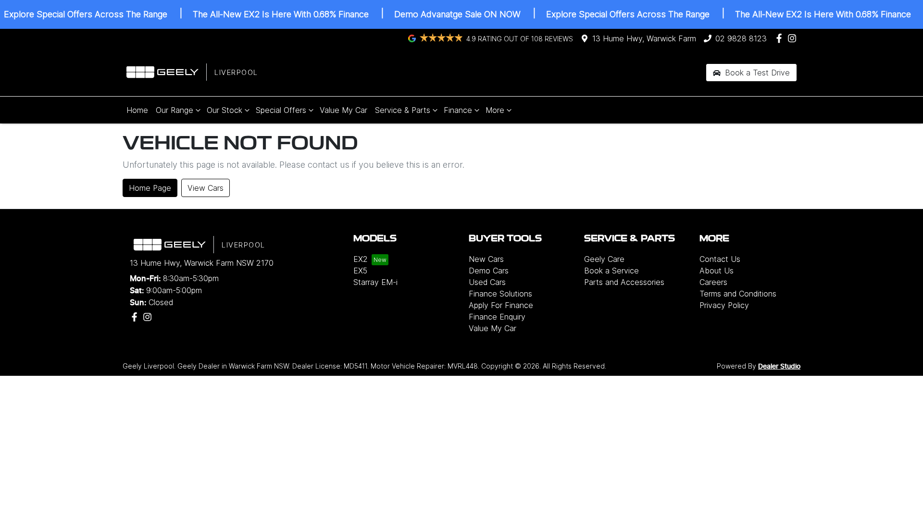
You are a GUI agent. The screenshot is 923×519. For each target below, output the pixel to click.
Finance (458, 110)
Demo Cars (489, 270)
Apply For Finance (501, 305)
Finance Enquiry (497, 316)
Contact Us (719, 259)
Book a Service (611, 270)
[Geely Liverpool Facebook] (780, 38)
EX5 (360, 270)
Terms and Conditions (737, 293)
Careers (713, 282)
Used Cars (487, 282)
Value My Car (343, 110)
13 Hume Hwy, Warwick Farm (644, 38)
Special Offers (281, 110)
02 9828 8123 (741, 38)
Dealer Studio (779, 366)
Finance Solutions (500, 293)
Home (137, 110)
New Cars (486, 259)
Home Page (150, 188)
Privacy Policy (724, 305)
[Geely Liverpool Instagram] (793, 38)
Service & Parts (402, 110)
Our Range (174, 110)
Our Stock (224, 110)
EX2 (360, 259)
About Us (716, 270)
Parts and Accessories (624, 282)
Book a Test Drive (756, 72)
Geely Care (604, 259)
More (495, 110)
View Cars (205, 188)
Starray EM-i (375, 282)
